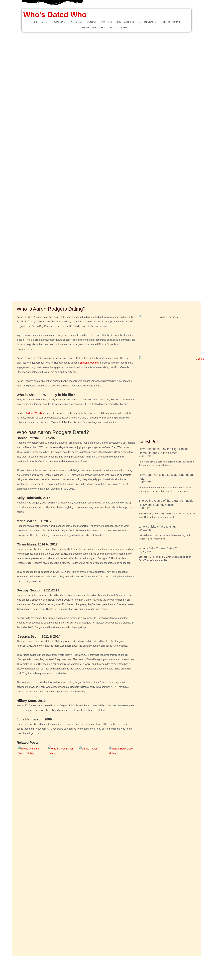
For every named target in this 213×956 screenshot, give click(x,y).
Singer (165, 22)
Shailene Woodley (89, 362)
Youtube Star (96, 22)
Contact (125, 27)
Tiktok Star (76, 22)
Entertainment (148, 22)
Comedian (59, 22)
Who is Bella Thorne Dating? (158, 548)
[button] (94, 27)
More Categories (93, 27)
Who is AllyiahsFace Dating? (158, 526)
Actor (45, 22)
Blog (113, 27)
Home (34, 22)
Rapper (177, 22)
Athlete (129, 22)
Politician (114, 22)
